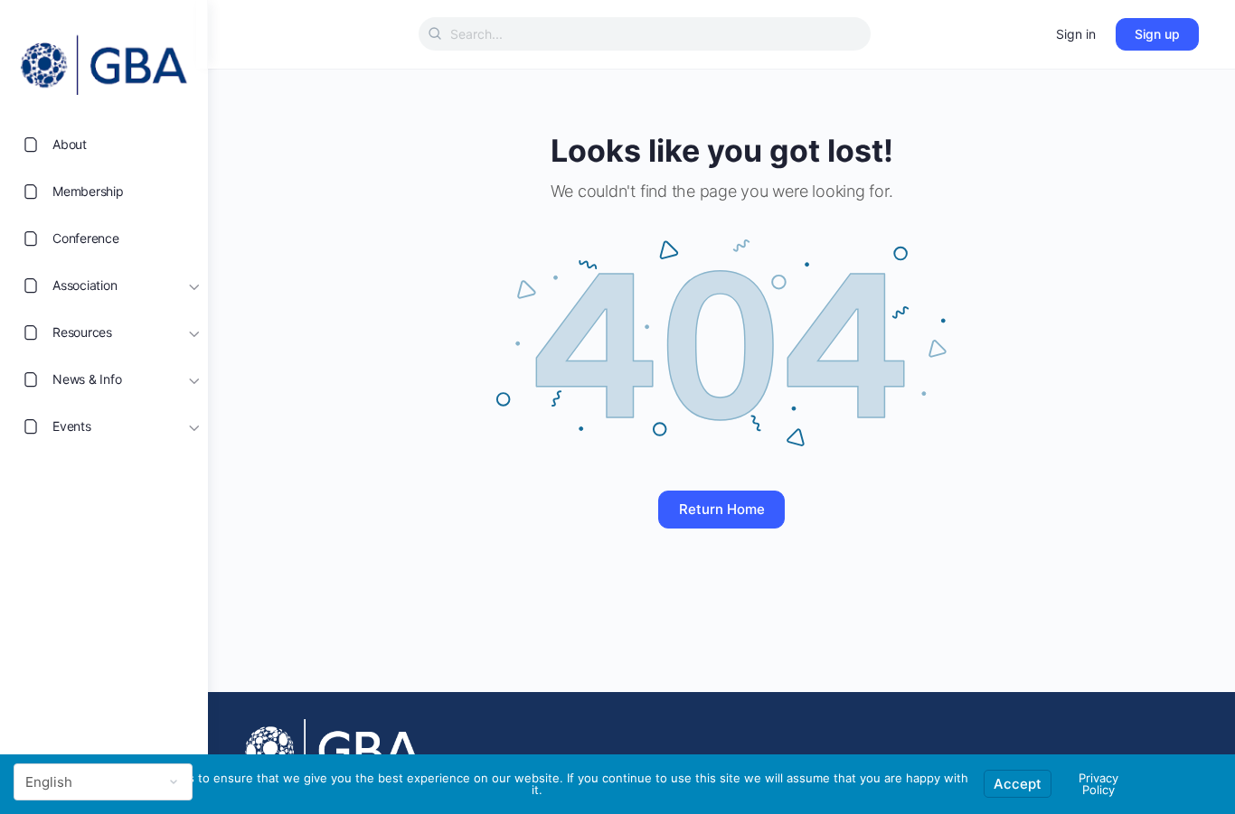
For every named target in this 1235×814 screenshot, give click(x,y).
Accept (1018, 783)
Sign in (1076, 34)
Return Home (722, 509)
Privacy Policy (1098, 784)
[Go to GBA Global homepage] (104, 59)
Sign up (1157, 34)
